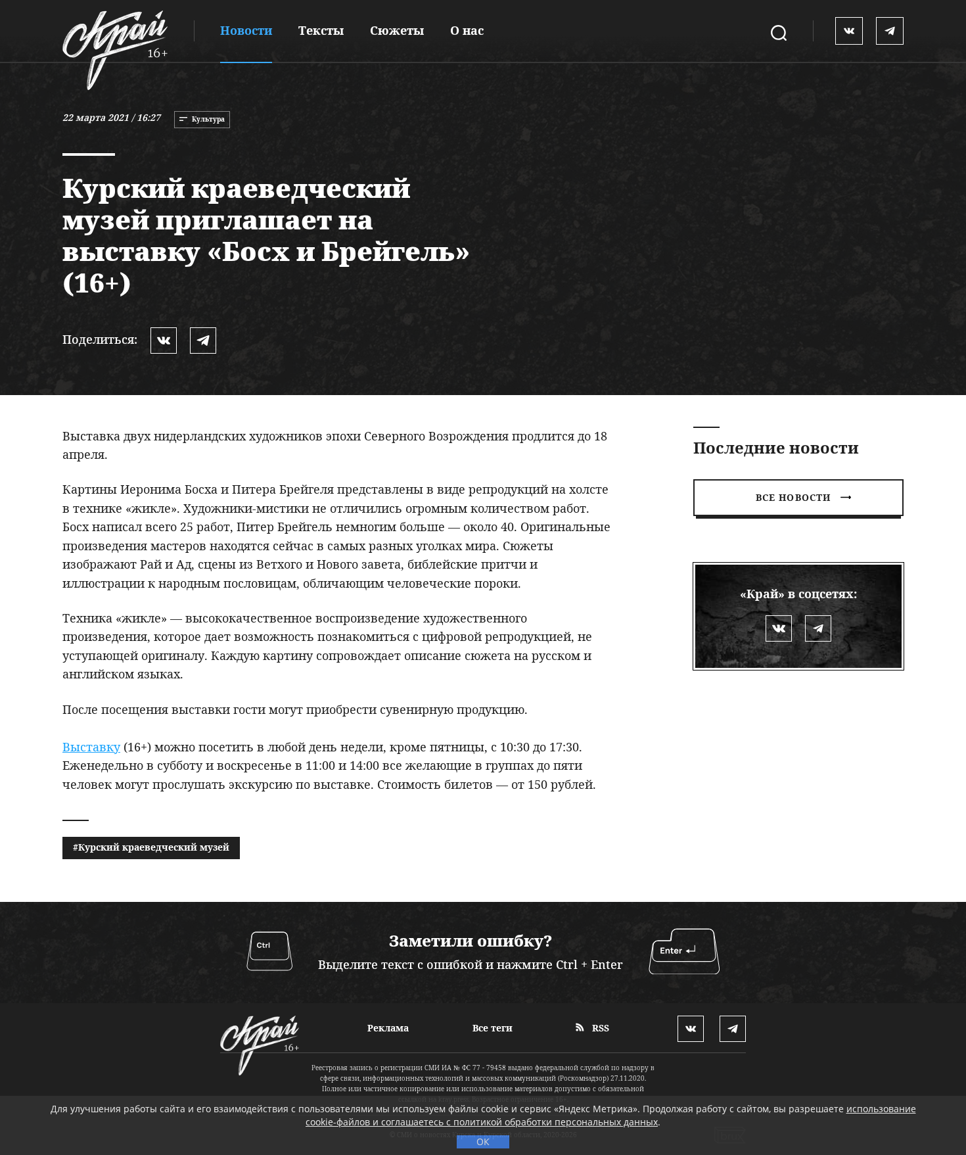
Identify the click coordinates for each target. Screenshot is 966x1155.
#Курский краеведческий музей (151, 847)
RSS (599, 1028)
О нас (467, 30)
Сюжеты (397, 30)
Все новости (793, 497)
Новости (246, 30)
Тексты (321, 30)
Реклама (388, 1028)
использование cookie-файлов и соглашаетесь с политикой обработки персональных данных (611, 1115)
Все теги (492, 1028)
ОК (483, 1141)
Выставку (91, 747)
